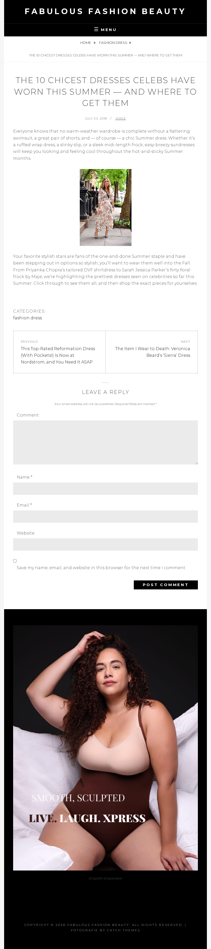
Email (24, 505)
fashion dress (113, 43)
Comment (28, 415)
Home (86, 43)
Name (24, 477)
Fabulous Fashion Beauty (105, 11)
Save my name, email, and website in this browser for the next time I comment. (101, 567)
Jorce (121, 118)
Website (25, 533)
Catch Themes (123, 930)
